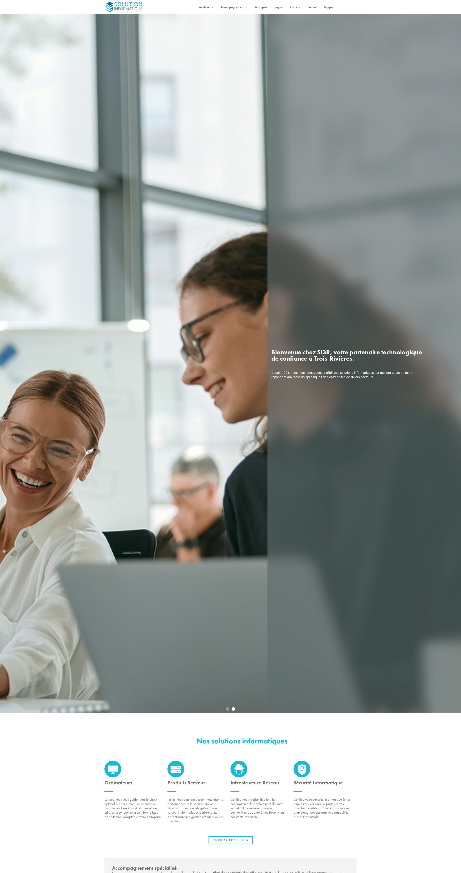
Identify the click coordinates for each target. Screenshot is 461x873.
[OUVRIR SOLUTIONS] (212, 7)
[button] (227, 709)
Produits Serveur (186, 783)
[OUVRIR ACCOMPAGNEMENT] (246, 7)
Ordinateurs (118, 783)
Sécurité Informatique (318, 783)
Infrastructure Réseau (254, 783)
